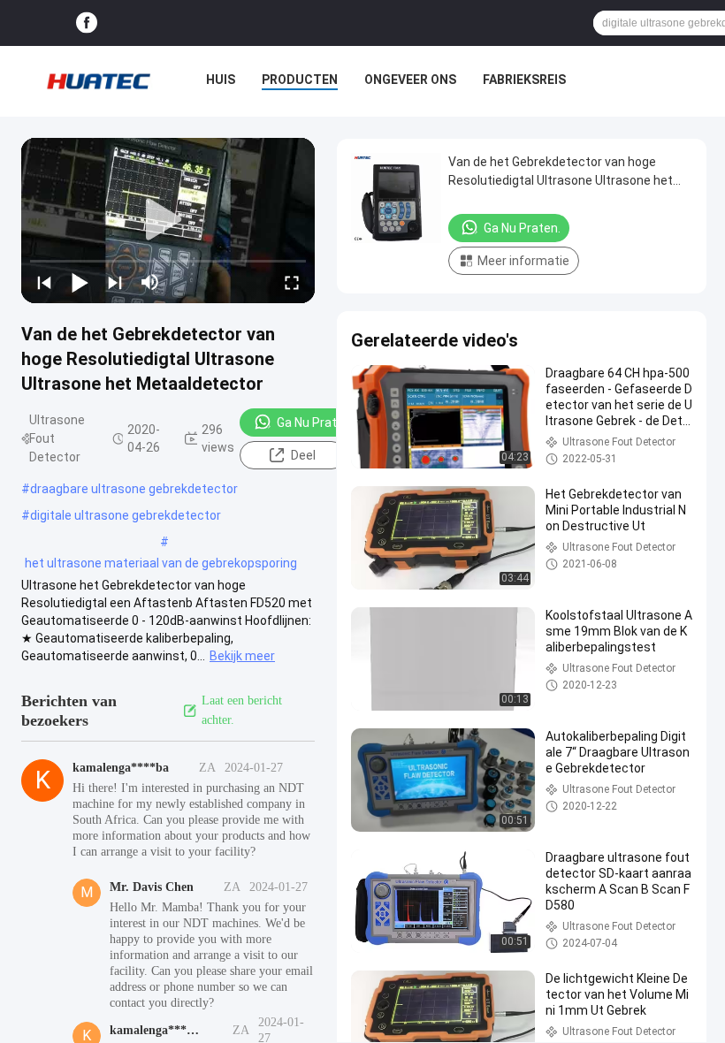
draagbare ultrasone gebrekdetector (134, 489)
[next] (115, 282)
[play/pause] (79, 282)
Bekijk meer (242, 656)
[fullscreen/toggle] (291, 282)
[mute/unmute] (150, 282)
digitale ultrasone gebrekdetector (125, 515)
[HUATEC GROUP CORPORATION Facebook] (87, 23)
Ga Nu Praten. (315, 422)
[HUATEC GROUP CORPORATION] (98, 81)
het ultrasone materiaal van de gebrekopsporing (161, 563)
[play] (168, 220)
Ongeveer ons (410, 79)
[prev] (44, 282)
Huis (220, 79)
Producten (300, 79)
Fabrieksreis (524, 79)
